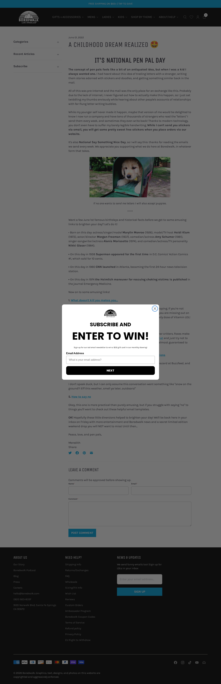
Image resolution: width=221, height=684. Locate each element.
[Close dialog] (155, 308)
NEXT (110, 370)
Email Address (75, 353)
